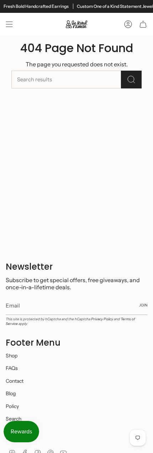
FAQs (12, 368)
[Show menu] (9, 24)
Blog (11, 393)
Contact (14, 381)
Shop (11, 355)
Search (13, 419)
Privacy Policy (102, 319)
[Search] (131, 79)
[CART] (143, 24)
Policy (12, 406)
